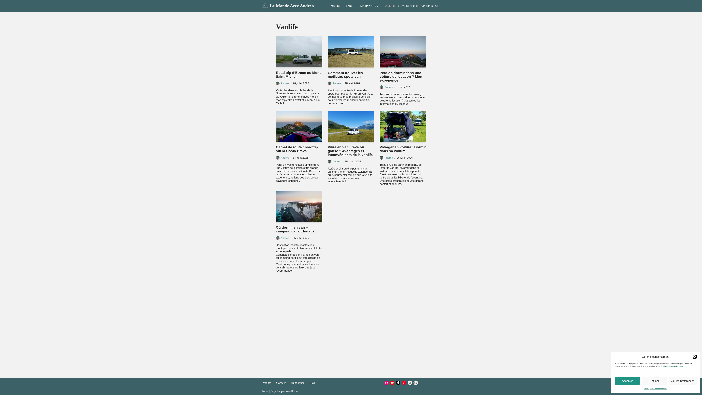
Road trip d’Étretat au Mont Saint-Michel (298, 74)
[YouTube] (392, 383)
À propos (427, 6)
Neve (265, 391)
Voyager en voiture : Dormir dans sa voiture (403, 149)
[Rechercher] (436, 6)
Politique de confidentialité (655, 389)
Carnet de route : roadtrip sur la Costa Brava (297, 149)
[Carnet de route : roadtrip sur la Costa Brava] (299, 126)
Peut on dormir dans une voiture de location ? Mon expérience (401, 76)
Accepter (627, 380)
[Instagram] (386, 383)
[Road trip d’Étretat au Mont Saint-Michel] (299, 51)
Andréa (285, 83)
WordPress (292, 391)
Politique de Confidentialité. (672, 366)
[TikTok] (398, 383)
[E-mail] (410, 383)
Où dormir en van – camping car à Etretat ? (295, 229)
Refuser (654, 380)
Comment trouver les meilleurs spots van (345, 75)
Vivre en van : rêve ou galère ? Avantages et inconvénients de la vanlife (350, 151)
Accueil (336, 6)
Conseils (281, 382)
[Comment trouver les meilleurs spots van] (351, 51)
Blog (312, 382)
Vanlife (389, 6)
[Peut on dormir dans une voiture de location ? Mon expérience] (403, 51)
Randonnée (297, 382)
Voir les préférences (683, 380)
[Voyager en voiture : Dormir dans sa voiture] (403, 126)
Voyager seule (408, 6)
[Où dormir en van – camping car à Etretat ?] (299, 206)
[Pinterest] (404, 383)
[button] (695, 356)
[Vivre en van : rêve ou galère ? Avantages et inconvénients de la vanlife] (351, 126)
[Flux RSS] (416, 383)
